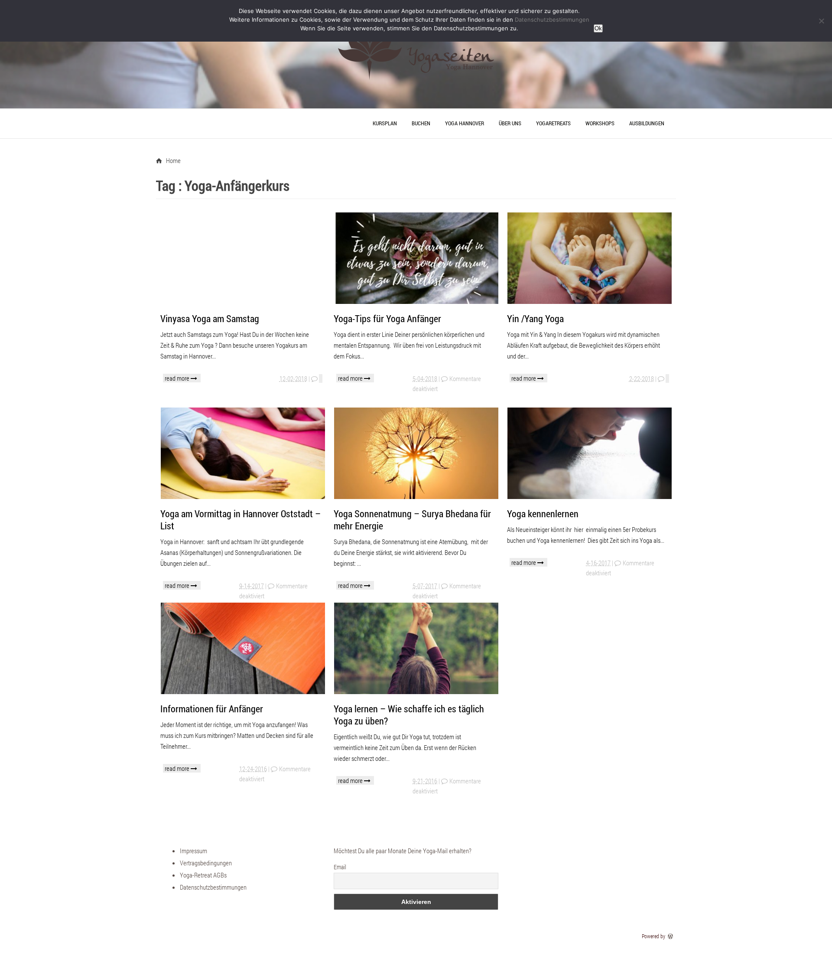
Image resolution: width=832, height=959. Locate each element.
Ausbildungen (646, 123)
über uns (510, 123)
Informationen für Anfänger (211, 708)
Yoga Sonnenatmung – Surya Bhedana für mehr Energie (412, 519)
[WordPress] (671, 936)
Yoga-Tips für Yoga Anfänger (387, 318)
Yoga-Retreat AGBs (203, 875)
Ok (598, 28)
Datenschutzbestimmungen (213, 887)
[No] (821, 20)
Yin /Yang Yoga (535, 318)
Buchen (421, 123)
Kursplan (385, 123)
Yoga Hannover (464, 123)
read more (178, 378)
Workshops (599, 123)
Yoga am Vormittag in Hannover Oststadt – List (240, 519)
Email (340, 867)
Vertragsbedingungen (206, 862)
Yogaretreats (553, 123)
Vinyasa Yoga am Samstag (209, 318)
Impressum (193, 850)
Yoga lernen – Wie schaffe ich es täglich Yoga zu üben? (409, 714)
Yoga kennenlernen (542, 513)
